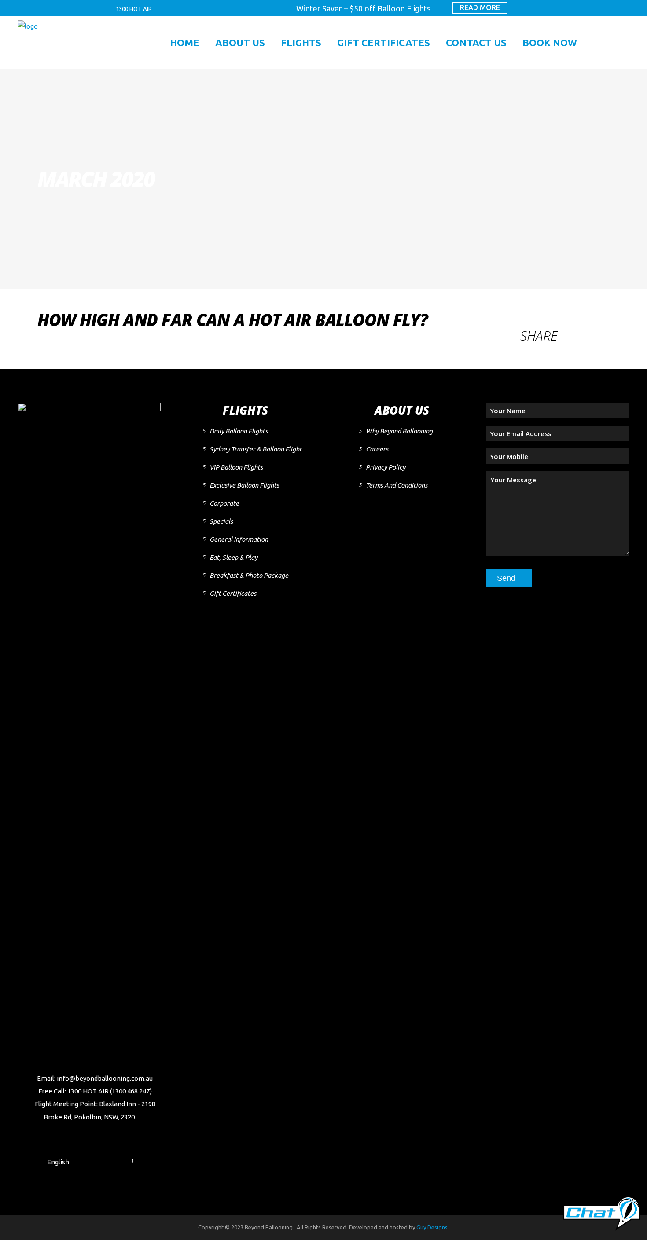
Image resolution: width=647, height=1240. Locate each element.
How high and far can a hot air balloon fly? (232, 319)
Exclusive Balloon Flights (244, 485)
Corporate (224, 503)
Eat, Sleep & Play (233, 557)
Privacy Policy (385, 467)
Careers (377, 449)
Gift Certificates (233, 593)
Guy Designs (432, 1227)
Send (506, 578)
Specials (221, 521)
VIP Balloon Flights (236, 467)
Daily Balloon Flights (239, 431)
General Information (239, 539)
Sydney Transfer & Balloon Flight (256, 449)
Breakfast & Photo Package (249, 575)
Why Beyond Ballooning (399, 431)
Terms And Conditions (396, 485)
